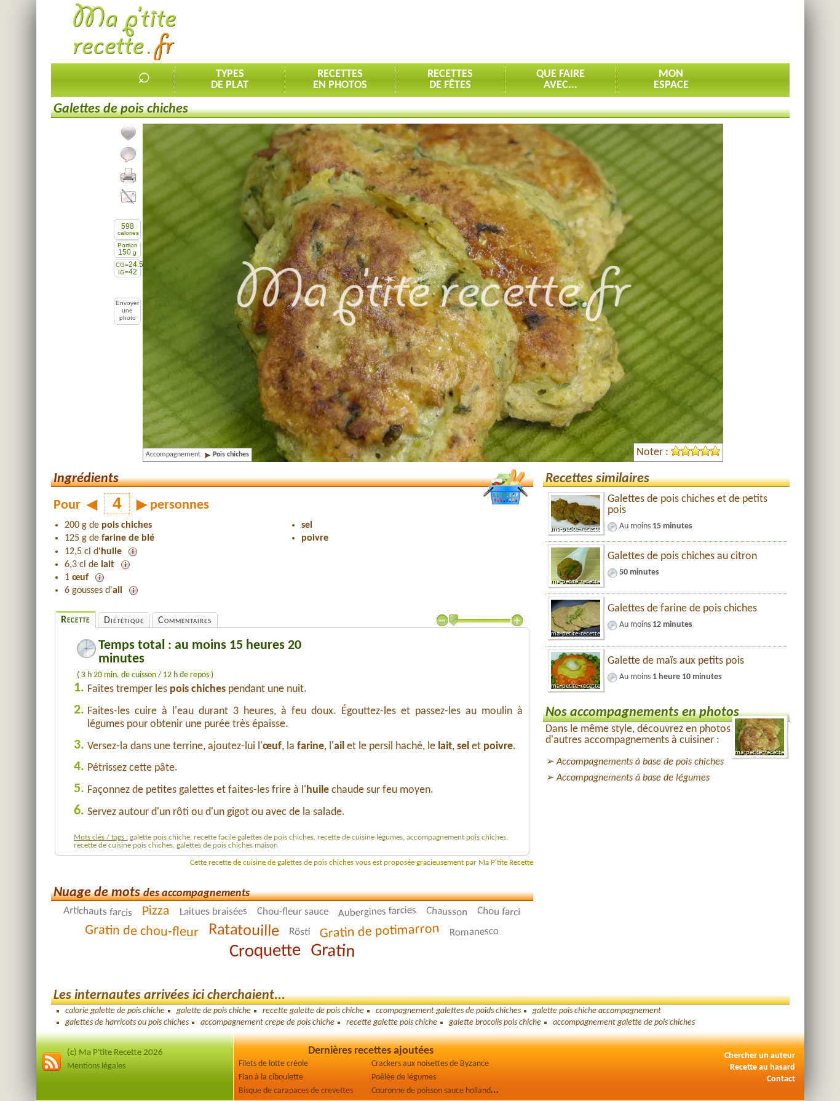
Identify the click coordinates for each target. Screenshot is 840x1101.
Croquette (265, 951)
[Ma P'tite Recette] (124, 32)
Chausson (447, 912)
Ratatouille (244, 931)
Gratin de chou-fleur (142, 931)
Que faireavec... (560, 79)
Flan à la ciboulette (271, 1077)
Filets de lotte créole (273, 1063)
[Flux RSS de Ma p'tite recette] (51, 1069)
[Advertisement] (566, 31)
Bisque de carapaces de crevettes (296, 1090)
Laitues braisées (213, 912)
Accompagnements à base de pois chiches (640, 762)
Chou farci (499, 912)
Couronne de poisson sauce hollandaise (437, 1090)
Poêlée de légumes (403, 1077)
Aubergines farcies (377, 912)
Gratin (332, 951)
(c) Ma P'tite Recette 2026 (115, 1052)
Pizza (156, 911)
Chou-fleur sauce (292, 912)
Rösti (299, 932)
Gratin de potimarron (380, 932)
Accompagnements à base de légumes (633, 778)
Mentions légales (96, 1066)
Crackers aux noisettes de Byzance (430, 1063)
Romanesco (474, 932)
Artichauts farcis (98, 911)
